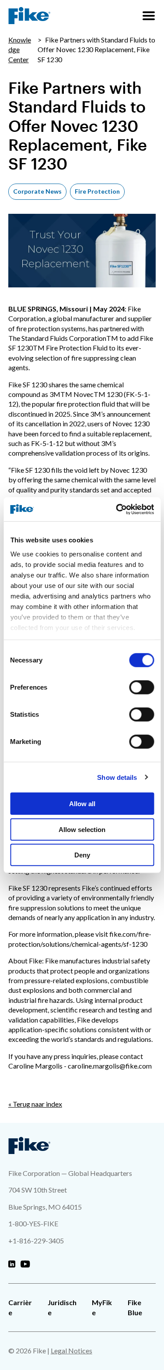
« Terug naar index (35, 1104)
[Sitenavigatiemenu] (149, 16)
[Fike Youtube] (25, 1264)
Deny (82, 855)
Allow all (82, 803)
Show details (117, 777)
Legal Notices (71, 1350)
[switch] (141, 687)
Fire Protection (97, 191)
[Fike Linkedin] (11, 1264)
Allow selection (82, 829)
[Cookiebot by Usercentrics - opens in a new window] (117, 509)
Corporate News (37, 191)
